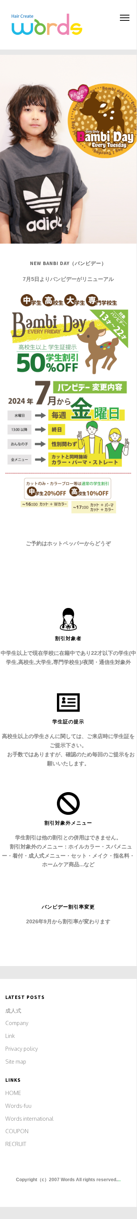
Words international (29, 1118)
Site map (15, 1061)
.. (119, 1179)
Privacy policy (21, 1048)
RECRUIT (15, 1144)
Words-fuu (18, 1106)
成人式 (13, 1010)
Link (10, 1036)
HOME (13, 1093)
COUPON (16, 1131)
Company (16, 1023)
